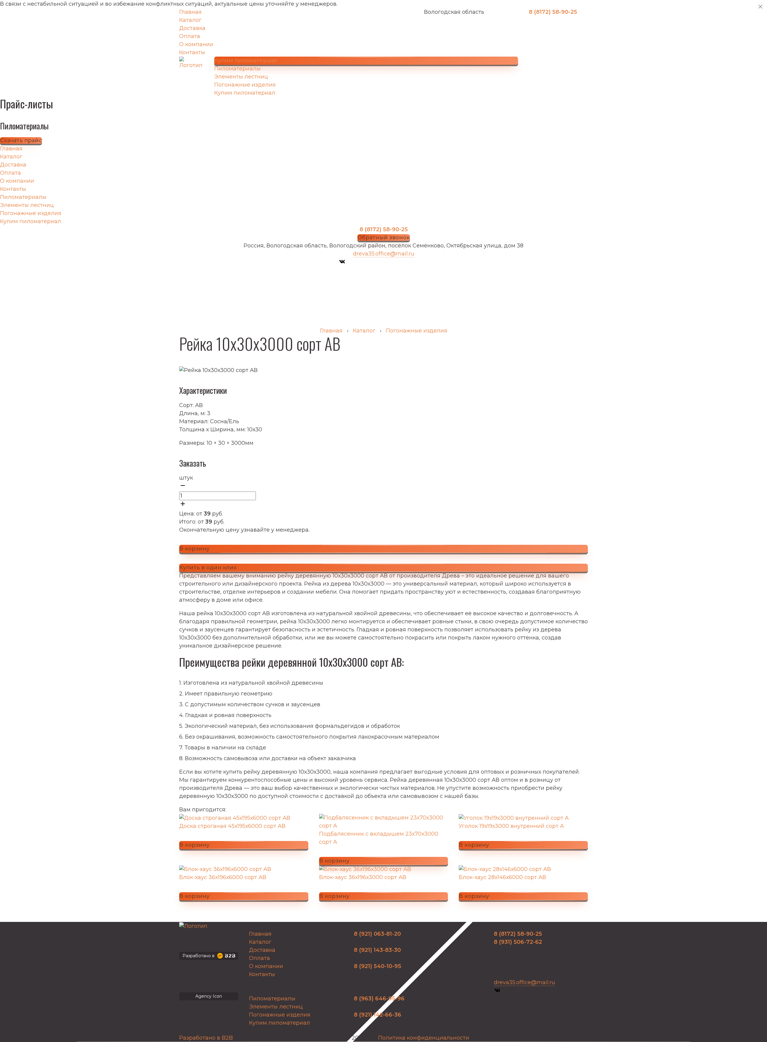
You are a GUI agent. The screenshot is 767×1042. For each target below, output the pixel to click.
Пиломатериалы (237, 68)
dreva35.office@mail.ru (383, 253)
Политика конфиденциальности (423, 1038)
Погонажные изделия (245, 84)
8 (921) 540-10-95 (377, 966)
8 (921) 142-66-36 (377, 1014)
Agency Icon (208, 996)
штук (186, 477)
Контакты (192, 52)
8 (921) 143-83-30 (377, 950)
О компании (196, 44)
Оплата (189, 36)
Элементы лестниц (241, 76)
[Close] (760, 6)
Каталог (190, 20)
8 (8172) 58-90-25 (553, 12)
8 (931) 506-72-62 (518, 942)
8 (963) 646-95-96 (379, 998)
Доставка (192, 28)
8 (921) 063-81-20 (377, 934)
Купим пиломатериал (244, 93)
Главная (190, 12)
